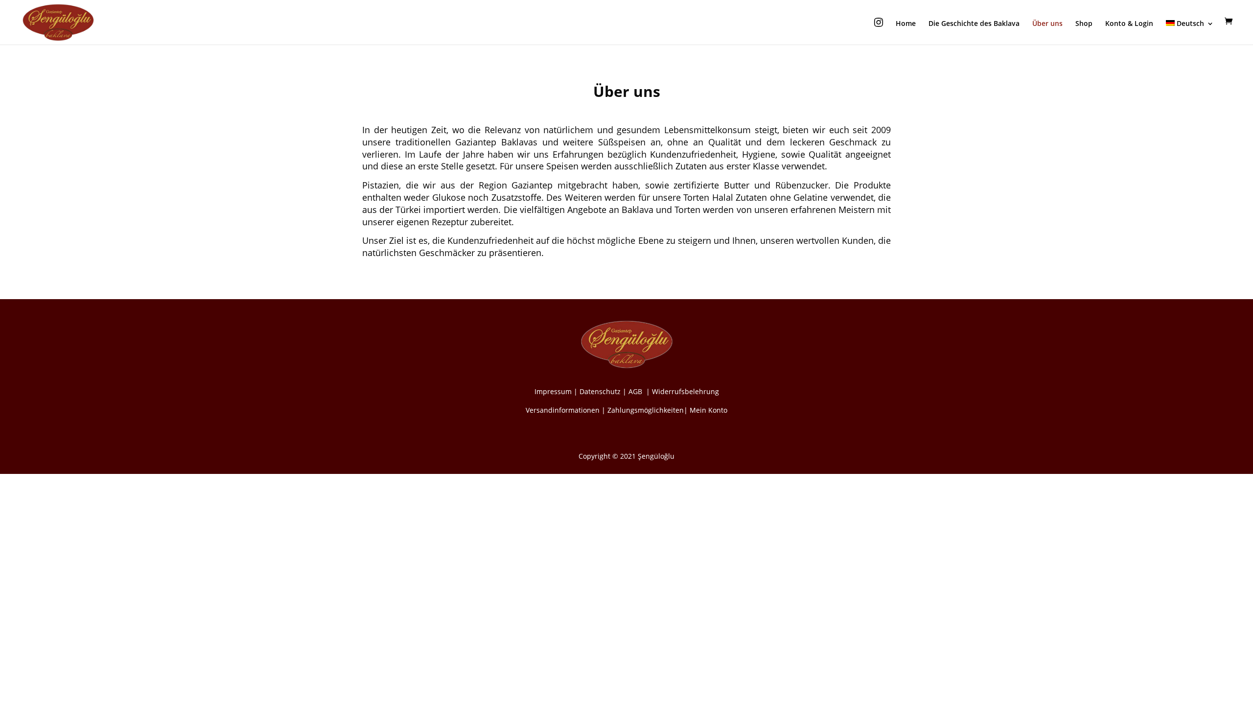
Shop (1083, 24)
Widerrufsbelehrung (685, 391)
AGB (636, 391)
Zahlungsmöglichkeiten (645, 410)
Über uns (1047, 24)
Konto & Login (1129, 24)
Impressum (553, 391)
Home (906, 24)
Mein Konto (708, 410)
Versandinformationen (563, 410)
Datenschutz (600, 391)
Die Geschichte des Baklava (974, 24)
